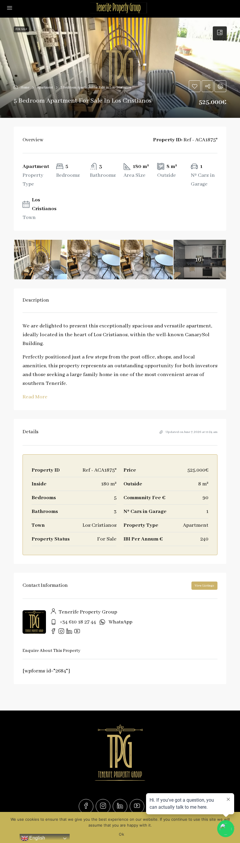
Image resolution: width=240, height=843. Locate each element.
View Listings (204, 586)
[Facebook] (86, 806)
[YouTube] (137, 806)
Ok (121, 834)
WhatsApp (120, 622)
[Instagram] (103, 806)
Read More (35, 397)
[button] (120, 68)
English (36, 837)
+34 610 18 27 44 (78, 622)
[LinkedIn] (120, 806)
